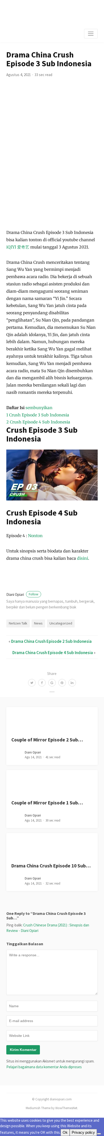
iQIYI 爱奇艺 (17, 246)
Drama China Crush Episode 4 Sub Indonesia (52, 652)
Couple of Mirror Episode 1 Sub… (47, 803)
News (38, 623)
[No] (99, 1133)
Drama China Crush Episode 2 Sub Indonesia (51, 641)
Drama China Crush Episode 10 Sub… (51, 866)
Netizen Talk (18, 623)
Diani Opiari (22, 594)
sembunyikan (39, 407)
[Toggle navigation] (91, 33)
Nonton (35, 535)
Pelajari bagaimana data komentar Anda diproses (44, 1066)
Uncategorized (60, 623)
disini (82, 558)
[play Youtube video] (51, 475)
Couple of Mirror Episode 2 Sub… (47, 740)
